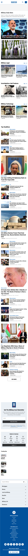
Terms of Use (13, 426)
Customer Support (15, 552)
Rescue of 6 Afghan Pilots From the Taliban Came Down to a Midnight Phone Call (3, 466)
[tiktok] (17, 544)
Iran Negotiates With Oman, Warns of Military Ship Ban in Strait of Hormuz (12, 347)
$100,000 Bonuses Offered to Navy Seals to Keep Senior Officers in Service (3, 458)
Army (14, 518)
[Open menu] (1, 2)
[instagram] (11, 544)
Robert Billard (19, 118)
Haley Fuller (3, 118)
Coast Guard (14, 519)
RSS (14, 538)
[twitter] (14, 544)
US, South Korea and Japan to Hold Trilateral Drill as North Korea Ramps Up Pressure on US (18, 204)
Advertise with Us (14, 532)
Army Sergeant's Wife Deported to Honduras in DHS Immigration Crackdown (17, 372)
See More (14, 379)
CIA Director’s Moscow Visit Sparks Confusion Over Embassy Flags (17, 318)
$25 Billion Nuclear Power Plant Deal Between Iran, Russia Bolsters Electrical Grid (13, 235)
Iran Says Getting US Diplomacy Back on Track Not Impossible (13, 179)
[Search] (23, 2)
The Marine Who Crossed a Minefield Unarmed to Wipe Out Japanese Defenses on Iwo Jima (8, 96)
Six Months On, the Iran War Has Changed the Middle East (16, 187)
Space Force (14, 523)
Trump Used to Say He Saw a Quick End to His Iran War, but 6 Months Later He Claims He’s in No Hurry (18, 195)
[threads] (22, 544)
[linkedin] (20, 544)
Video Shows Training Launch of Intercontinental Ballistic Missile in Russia (17, 149)
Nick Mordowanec (4, 77)
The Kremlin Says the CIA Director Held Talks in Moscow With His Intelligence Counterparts (18, 355)
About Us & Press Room (14, 528)
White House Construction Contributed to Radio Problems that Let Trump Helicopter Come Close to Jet (3, 475)
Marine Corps (14, 521)
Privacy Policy (19, 426)
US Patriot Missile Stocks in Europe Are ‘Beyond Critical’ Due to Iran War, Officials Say (18, 244)
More (24, 63)
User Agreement (14, 534)
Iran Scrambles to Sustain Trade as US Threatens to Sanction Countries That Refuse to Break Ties (18, 253)
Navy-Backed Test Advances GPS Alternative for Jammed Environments (7, 117)
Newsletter (14, 529)
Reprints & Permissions (14, 533)
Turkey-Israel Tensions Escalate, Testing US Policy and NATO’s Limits (18, 309)
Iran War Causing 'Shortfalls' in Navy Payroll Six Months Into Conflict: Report (18, 140)
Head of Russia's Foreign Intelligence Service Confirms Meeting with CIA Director (17, 301)
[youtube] (5, 544)
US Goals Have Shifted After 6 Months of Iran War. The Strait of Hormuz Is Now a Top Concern (14, 292)
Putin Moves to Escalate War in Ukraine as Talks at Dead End (18, 261)
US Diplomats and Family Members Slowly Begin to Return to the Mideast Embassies (18, 132)
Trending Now (4, 451)
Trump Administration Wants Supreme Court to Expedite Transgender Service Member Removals (7, 76)
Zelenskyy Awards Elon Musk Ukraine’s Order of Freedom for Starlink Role (18, 364)
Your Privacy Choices (14, 537)
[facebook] (8, 544)
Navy (14, 522)
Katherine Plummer (19, 77)
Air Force (14, 517)
